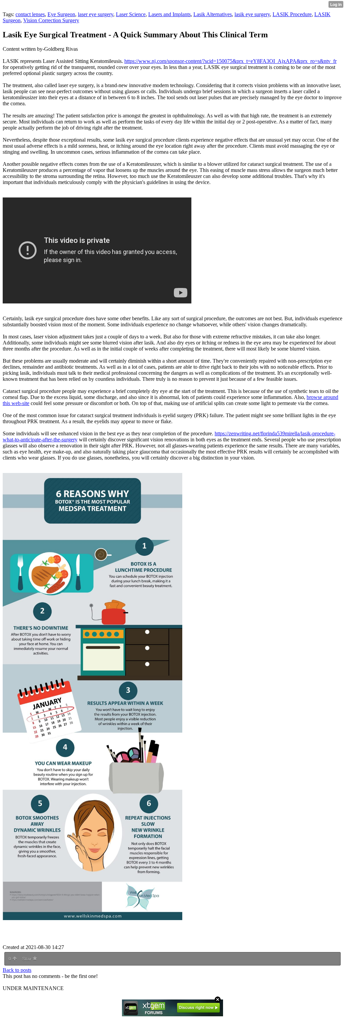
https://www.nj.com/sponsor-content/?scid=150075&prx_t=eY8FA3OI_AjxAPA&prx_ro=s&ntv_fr (230, 61)
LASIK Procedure (292, 14)
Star (27, 958)
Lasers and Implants (169, 14)
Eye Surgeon (61, 14)
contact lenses (30, 14)
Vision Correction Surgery (51, 20)
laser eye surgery (95, 14)
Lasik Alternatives (212, 14)
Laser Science (131, 14)
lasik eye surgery (252, 14)
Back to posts (17, 970)
